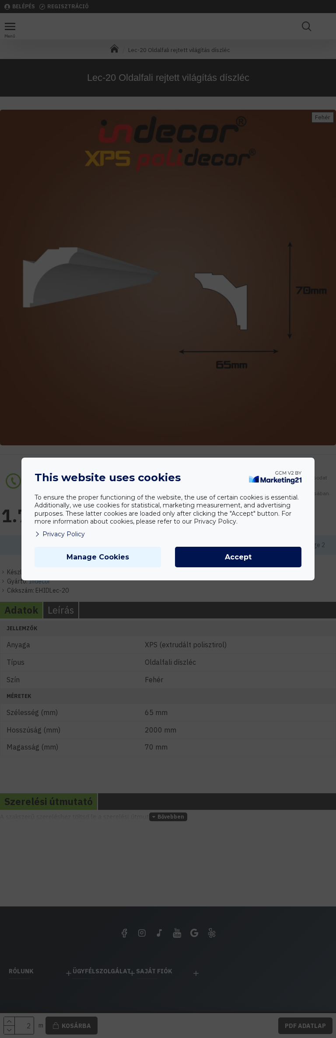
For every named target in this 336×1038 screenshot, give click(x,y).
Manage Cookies (97, 557)
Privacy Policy (63, 534)
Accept (238, 557)
